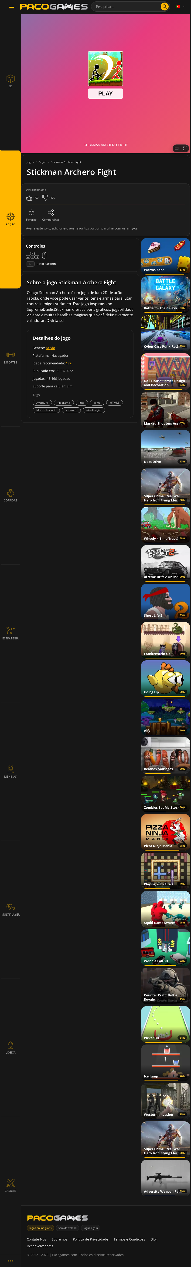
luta (81, 403)
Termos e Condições (129, 1239)
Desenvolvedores (40, 1246)
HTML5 (114, 403)
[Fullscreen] (185, 148)
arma (97, 403)
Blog (154, 1239)
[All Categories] (10, 1261)
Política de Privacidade (90, 1239)
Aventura (42, 403)
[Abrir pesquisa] (165, 6)
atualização (93, 410)
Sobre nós (59, 1239)
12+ (69, 363)
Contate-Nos (36, 1239)
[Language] (180, 6)
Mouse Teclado (46, 410)
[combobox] (130, 6)
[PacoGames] (57, 1219)
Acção (50, 348)
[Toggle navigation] (12, 8)
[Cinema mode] (176, 148)
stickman (71, 410)
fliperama (64, 403)
